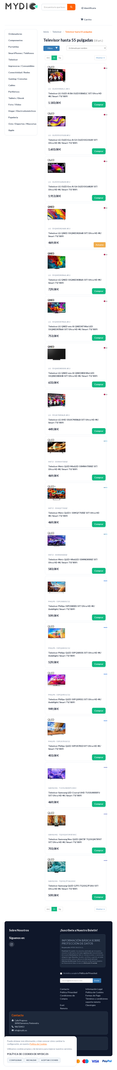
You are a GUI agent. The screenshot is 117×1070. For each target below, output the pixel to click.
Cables (11, 85)
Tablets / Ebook (16, 98)
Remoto (64, 1008)
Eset (62, 1005)
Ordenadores (15, 34)
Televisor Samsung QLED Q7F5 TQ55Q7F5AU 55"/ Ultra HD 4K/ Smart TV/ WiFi (73, 887)
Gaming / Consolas (17, 79)
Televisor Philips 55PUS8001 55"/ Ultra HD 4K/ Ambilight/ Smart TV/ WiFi (71, 607)
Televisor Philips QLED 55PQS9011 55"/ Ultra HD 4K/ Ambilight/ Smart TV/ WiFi (74, 701)
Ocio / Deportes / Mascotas (22, 123)
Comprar (98, 104)
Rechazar (31, 1060)
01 (54, 58)
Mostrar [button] (99, 58)
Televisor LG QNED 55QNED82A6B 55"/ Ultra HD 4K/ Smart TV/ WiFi (74, 234)
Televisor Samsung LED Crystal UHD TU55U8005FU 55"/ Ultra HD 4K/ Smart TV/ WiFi (74, 794)
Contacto (64, 989)
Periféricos (14, 91)
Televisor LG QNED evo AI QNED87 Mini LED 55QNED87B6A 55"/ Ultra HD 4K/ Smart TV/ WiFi (73, 328)
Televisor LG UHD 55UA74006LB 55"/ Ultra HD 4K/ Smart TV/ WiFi (73, 421)
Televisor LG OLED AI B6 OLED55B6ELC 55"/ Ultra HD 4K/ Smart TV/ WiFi (75, 95)
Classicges (90, 1005)
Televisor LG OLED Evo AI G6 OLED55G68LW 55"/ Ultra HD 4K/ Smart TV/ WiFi (73, 188)
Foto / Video (14, 104)
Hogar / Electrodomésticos (22, 111)
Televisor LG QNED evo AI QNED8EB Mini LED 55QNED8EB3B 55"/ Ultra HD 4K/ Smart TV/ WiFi (73, 374)
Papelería (13, 117)
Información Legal (93, 989)
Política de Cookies (38, 1044)
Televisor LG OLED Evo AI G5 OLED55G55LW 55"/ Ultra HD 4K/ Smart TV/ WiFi (73, 141)
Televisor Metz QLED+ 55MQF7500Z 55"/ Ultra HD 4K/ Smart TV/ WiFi (73, 514)
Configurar (15, 1060)
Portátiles (13, 46)
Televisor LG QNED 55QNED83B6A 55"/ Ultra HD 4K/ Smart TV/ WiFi (74, 281)
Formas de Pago (93, 995)
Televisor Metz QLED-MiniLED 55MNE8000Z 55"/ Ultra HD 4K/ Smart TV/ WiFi (73, 561)
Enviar (96, 980)
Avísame (100, 244)
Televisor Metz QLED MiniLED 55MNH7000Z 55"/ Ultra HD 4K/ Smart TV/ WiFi (73, 468)
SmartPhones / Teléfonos (21, 53)
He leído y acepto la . (80, 973)
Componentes (15, 40)
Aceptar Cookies (49, 1060)
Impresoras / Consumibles (21, 66)
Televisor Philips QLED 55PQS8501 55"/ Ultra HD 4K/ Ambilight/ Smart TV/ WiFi (74, 654)
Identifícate (89, 8)
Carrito (87, 19)
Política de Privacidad (90, 963)
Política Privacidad (68, 992)
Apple (11, 130)
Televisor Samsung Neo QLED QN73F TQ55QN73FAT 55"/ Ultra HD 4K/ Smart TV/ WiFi (75, 841)
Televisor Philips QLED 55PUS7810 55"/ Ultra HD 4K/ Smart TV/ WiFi (74, 747)
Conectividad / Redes (19, 72)
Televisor (13, 59)
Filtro (50, 48)
